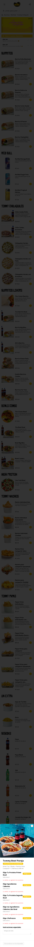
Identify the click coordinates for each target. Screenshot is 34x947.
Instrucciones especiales (12, 927)
